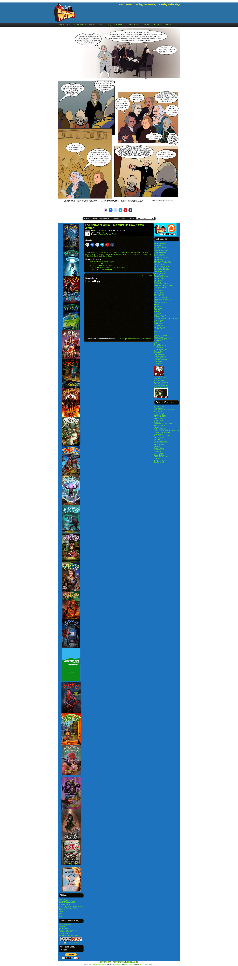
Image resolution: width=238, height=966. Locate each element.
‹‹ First (86, 218)
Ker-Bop (157, 310)
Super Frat (62, 899)
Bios (68, 25)
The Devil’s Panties (160, 358)
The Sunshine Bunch (161, 457)
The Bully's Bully (159, 413)
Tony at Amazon (78, 906)
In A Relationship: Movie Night (102, 261)
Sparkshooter (158, 347)
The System (158, 361)
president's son (103, 254)
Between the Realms (161, 251)
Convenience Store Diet (162, 266)
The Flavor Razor (160, 287)
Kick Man (157, 311)
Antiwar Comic (100, 232)
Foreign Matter (159, 420)
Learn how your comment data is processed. (134, 339)
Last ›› (131, 218)
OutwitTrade (158, 332)
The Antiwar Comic (119, 254)
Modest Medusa (159, 322)
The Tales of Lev (159, 363)
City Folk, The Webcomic (162, 263)
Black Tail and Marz (160, 252)
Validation (62, 926)
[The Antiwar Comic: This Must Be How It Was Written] (119, 202)
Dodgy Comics (159, 278)
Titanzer (157, 458)
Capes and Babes (160, 256)
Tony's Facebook (64, 904)
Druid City (157, 282)
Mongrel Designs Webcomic (163, 436)
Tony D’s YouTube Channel (125, 962)
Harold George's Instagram (68, 930)
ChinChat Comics (160, 417)
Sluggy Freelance (160, 346)
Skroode (157, 344)
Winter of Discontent (65, 932)
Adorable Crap (159, 406)
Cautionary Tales (160, 415)
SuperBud (157, 353)
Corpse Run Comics (161, 268)
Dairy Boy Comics (160, 273)
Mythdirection (158, 325)
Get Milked (157, 422)
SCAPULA (157, 340)
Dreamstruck (158, 418)
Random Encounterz (161, 443)
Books (167, 25)
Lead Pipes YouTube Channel (69, 935)
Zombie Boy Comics (161, 387)
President (94, 254)
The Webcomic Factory (64, 13)
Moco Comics (158, 434)
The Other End (159, 329)
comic (111, 252)
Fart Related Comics (65, 925)
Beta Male (157, 249)
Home (61, 25)
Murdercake (158, 324)
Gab (60, 915)
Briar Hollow (158, 411)
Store (137, 25)
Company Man (159, 264)
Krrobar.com (158, 313)
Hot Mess (157, 427)
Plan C (156, 333)
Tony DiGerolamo (99, 230)
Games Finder (159, 294)
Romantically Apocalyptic (162, 339)
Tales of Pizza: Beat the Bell (101, 269)
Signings (157, 25)
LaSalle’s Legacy (160, 315)
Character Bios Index (84, 25)
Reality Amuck (159, 445)
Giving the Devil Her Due (162, 299)
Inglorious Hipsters (160, 429)
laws (146, 252)
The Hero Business (160, 303)
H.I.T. (156, 301)
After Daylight (158, 408)
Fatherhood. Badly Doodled (163, 285)
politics (87, 254)
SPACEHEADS (159, 453)
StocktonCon (158, 351)
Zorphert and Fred (160, 462)
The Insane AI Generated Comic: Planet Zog (107, 267)
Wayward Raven (159, 380)
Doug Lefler (158, 280)
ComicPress (128, 964)
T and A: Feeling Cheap (99, 263)
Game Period (158, 296)
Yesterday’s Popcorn (161, 386)
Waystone (157, 379)
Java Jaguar (158, 308)
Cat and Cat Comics (161, 258)
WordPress (117, 964)
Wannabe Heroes (160, 460)
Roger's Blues (159, 448)
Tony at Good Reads (65, 906)
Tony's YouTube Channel (67, 901)
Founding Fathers (105, 234)
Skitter (156, 342)
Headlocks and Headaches (163, 424)
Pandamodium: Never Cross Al (102, 265)
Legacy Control (159, 317)
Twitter (61, 911)
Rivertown (157, 446)
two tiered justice (100, 256)
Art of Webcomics (160, 244)
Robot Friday (158, 337)
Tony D (114, 234)
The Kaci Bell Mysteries (162, 432)
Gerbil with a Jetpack (161, 297)
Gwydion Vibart (139, 252)
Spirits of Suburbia (160, 349)
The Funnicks (63, 928)
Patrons (147, 25)
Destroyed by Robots (161, 277)
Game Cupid (158, 292)
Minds (61, 917)
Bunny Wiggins (159, 254)
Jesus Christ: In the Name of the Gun (166, 431)
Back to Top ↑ (148, 964)
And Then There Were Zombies (164, 410)
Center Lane (158, 259)
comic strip (117, 252)
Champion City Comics (162, 261)
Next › (124, 218)
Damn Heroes (159, 275)
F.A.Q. (110, 25)
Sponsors (119, 25)
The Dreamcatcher (160, 360)
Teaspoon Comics (160, 356)
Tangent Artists (159, 354)
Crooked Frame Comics (162, 270)
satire (111, 254)
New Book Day (159, 438)
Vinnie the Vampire (160, 377)
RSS (141, 964)
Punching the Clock (160, 441)
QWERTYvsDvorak (160, 335)
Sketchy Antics (159, 450)
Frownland (157, 289)
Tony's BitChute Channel (67, 903)
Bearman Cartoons (160, 247)
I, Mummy (157, 306)
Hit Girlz (157, 304)
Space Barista (159, 455)
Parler (61, 913)
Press (130, 25)
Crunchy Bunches (160, 271)
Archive (101, 25)
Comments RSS (147, 276)
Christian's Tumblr (65, 933)
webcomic (109, 256)
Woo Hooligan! (159, 384)
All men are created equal (99, 252)
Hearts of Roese (159, 425)
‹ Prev (94, 218)
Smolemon (158, 451)
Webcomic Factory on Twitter (68, 908)
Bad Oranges (158, 245)
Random (115, 218)
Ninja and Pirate (159, 327)
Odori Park (157, 439)
